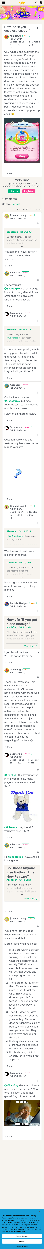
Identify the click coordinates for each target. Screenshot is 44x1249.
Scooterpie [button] (12, 232)
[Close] (39, 1211)
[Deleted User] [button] (18, 215)
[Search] (36, 2)
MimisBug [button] (15, 35)
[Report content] (38, 28)
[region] (22, 1229)
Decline (22, 1241)
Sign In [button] (14, 191)
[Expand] (22, 246)
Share (8, 173)
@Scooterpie (12, 288)
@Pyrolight (10, 775)
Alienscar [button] (15, 272)
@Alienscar (11, 827)
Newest (16, 204)
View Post (29, 646)
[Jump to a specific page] (40, 209)
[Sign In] (40, 2)
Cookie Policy (19, 1231)
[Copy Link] (11, 47)
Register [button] (28, 191)
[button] (6, 36)
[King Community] (22, 2)
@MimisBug (11, 1085)
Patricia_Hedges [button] (19, 603)
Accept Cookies (22, 1236)
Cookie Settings (22, 1246)
